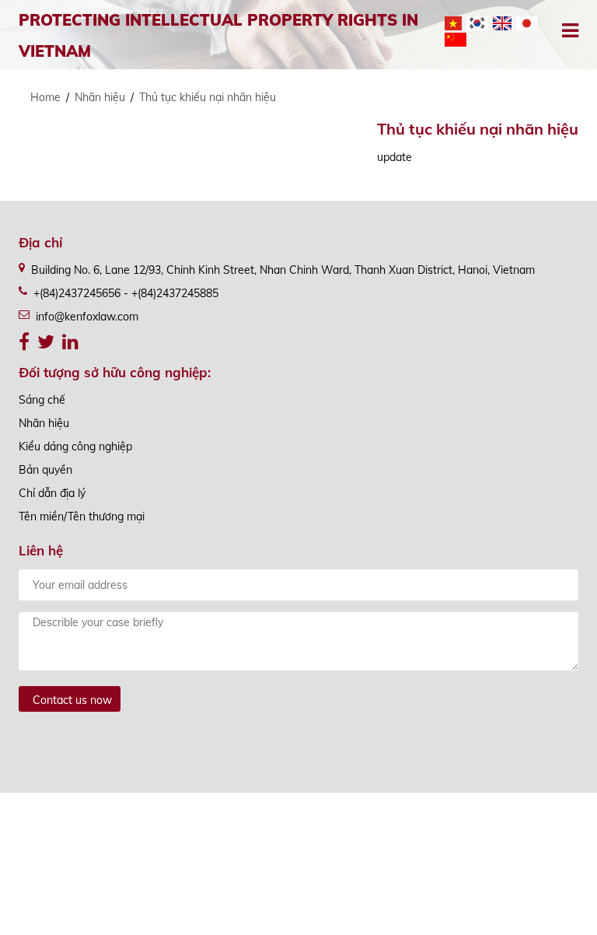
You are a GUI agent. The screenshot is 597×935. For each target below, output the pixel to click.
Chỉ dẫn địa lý (52, 493)
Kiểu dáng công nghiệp (75, 446)
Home (45, 97)
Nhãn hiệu (100, 97)
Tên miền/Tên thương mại (82, 517)
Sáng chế (42, 400)
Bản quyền (45, 470)
